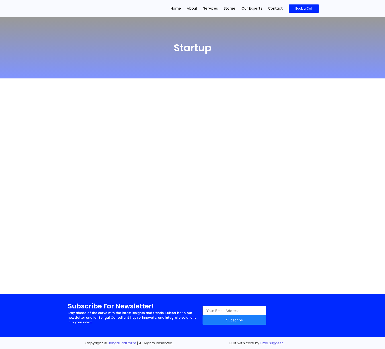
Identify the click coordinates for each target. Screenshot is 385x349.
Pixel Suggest (271, 343)
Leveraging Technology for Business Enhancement (121, 137)
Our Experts (252, 8)
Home (175, 8)
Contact (275, 8)
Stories (230, 8)
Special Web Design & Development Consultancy (120, 232)
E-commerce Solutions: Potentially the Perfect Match (124, 255)
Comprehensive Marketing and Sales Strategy (117, 160)
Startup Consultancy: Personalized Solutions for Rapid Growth (134, 208)
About (192, 8)
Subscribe (234, 320)
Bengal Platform (122, 343)
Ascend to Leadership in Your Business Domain (117, 184)
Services (210, 8)
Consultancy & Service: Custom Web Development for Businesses (138, 113)
